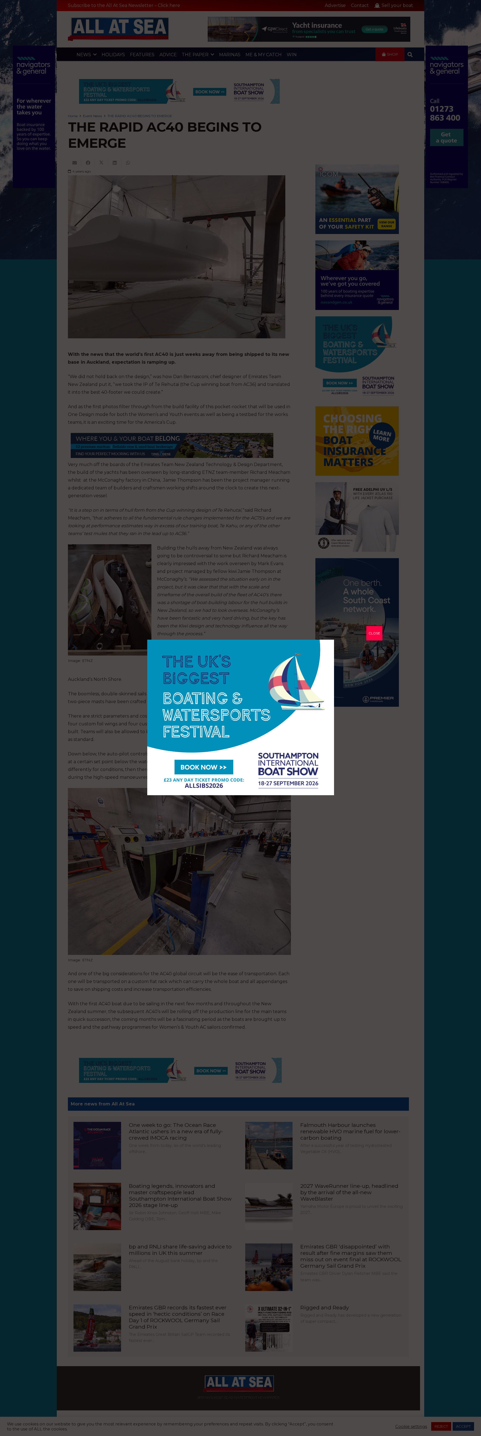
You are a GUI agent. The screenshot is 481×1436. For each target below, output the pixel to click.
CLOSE (374, 633)
